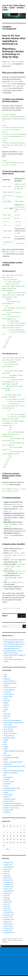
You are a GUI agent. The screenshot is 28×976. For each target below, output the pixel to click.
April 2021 (7, 908)
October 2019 (8, 930)
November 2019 (8, 928)
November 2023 (8, 882)
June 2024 (7, 871)
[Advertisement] (14, 961)
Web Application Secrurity (12, 788)
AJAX (5, 676)
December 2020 (8, 913)
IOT (5, 711)
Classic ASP (7, 692)
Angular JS (7, 679)
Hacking (6, 705)
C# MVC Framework (10, 687)
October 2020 (8, 917)
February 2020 (8, 924)
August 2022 (7, 893)
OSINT (6, 749)
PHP (5, 753)
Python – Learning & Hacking (13, 762)
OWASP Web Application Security (14, 751)
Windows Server (9, 801)
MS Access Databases (10, 733)
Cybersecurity (8, 696)
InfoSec (6, 709)
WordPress (7, 812)
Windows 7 (7, 797)
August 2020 (8, 921)
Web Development (9, 790)
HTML (6, 707)
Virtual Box (7, 784)
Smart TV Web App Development (14, 770)
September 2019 (8, 932)
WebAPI (6, 792)
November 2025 (8, 862)
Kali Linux (7, 716)
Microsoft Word (9, 731)
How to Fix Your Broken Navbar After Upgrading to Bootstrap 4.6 (14, 39)
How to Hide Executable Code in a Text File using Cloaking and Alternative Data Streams (14, 646)
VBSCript (6, 779)
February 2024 (8, 880)
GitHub (6, 703)
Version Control (9, 781)
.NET (5, 674)
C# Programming (9, 690)
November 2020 (9, 915)
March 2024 (7, 878)
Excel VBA (7, 700)
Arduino (6, 685)
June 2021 (6, 904)
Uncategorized (16, 608)
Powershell (7, 755)
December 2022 (8, 884)
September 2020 (9, 919)
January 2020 (8, 926)
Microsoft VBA (8, 729)
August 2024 (7, 869)
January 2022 (8, 902)
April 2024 (7, 875)
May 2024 (7, 873)
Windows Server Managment (13, 803)
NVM (5, 744)
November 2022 (8, 886)
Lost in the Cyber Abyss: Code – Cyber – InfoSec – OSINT (13, 7)
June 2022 (7, 895)
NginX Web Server (9, 738)
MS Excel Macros (9, 735)
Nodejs (6, 740)
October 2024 (8, 865)
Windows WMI (8, 810)
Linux (5, 718)
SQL (5, 775)
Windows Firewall (9, 799)
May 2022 (7, 897)
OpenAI (6, 746)
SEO (5, 768)
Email (5, 698)
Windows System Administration (14, 805)
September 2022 (9, 891)
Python (6, 759)
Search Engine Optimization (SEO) (14, 766)
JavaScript (7, 714)
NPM (5, 742)
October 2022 (8, 889)
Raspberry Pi (8, 764)
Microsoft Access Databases (12, 720)
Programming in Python (11, 757)
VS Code (6, 786)
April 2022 (7, 900)
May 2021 (6, 906)
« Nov (7, 849)
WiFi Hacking (8, 794)
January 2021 (8, 910)
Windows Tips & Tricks (11, 808)
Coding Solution (9, 694)
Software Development (11, 773)
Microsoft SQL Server (10, 727)
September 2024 (9, 867)
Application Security (10, 683)
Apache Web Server (10, 681)
